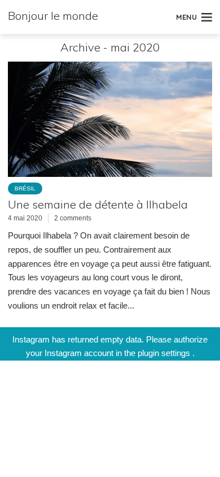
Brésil (25, 188)
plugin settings (165, 353)
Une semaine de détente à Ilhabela (98, 204)
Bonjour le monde (53, 15)
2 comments (72, 218)
